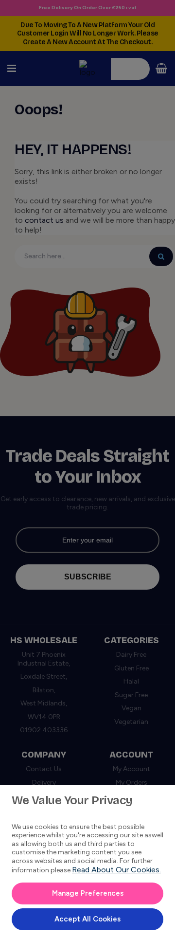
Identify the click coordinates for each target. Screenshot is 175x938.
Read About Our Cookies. (116, 869)
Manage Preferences (87, 893)
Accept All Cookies (87, 919)
